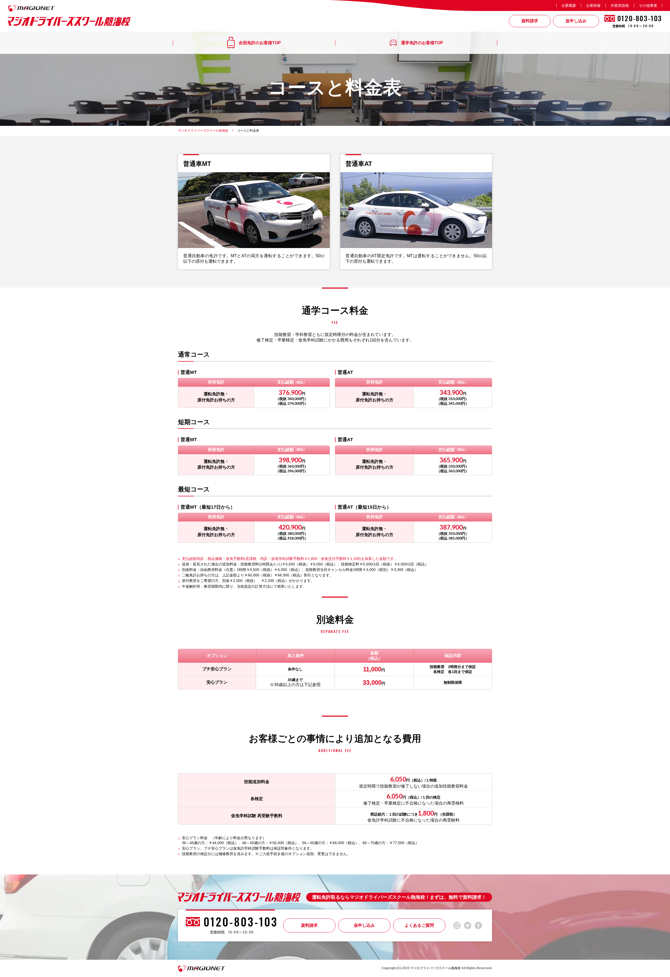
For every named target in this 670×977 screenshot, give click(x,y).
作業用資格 (620, 5)
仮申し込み (364, 925)
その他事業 (648, 5)
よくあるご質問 (419, 925)
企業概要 (568, 5)
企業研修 (593, 5)
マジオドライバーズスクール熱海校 (203, 130)
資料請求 (309, 925)
